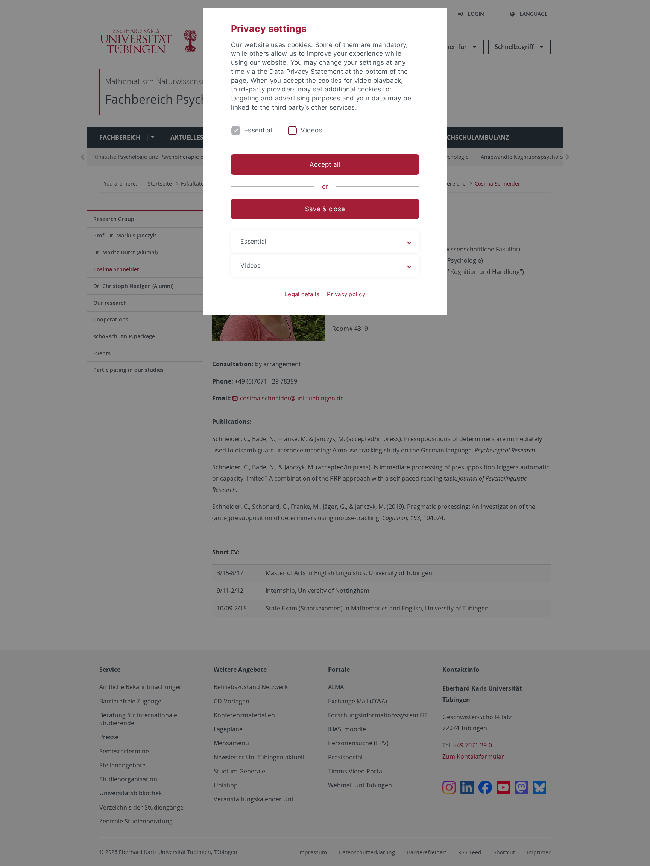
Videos (311, 130)
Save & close (325, 209)
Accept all (325, 164)
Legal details (302, 294)
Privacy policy (346, 294)
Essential (258, 130)
